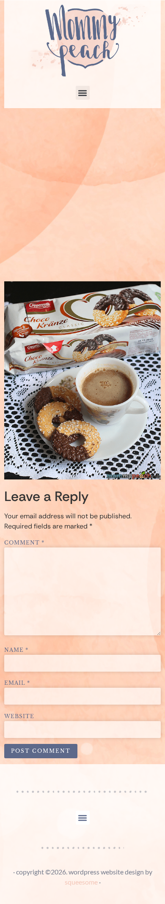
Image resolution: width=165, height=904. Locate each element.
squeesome (81, 882)
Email (17, 683)
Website (19, 716)
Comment (24, 542)
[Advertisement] (82, 194)
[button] (83, 93)
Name (16, 650)
